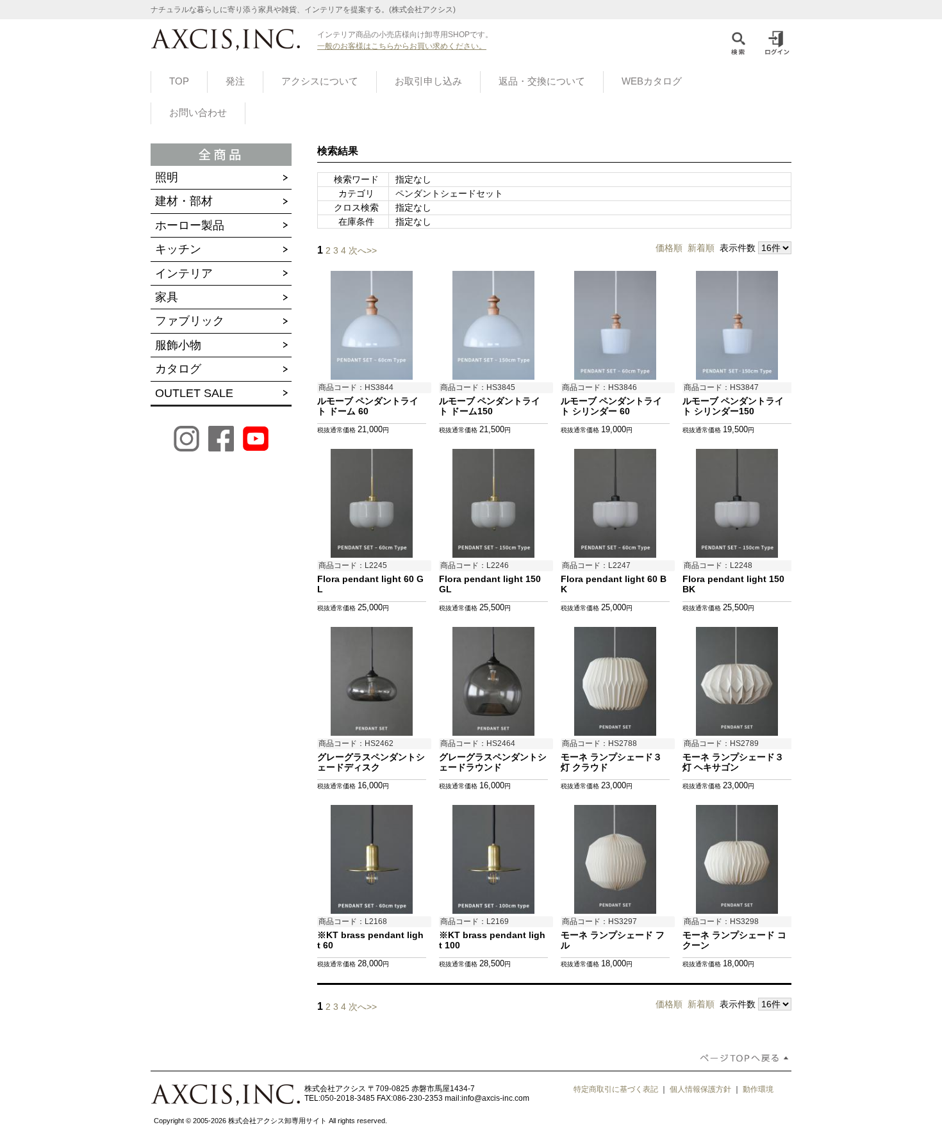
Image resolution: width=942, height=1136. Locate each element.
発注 (235, 81)
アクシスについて (319, 81)
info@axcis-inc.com (495, 1098)
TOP (179, 81)
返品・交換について (542, 81)
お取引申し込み (428, 81)
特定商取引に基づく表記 (616, 1089)
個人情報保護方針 (700, 1089)
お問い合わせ (198, 113)
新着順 (701, 248)
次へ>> (363, 250)
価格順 (669, 248)
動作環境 (758, 1089)
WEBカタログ (652, 81)
